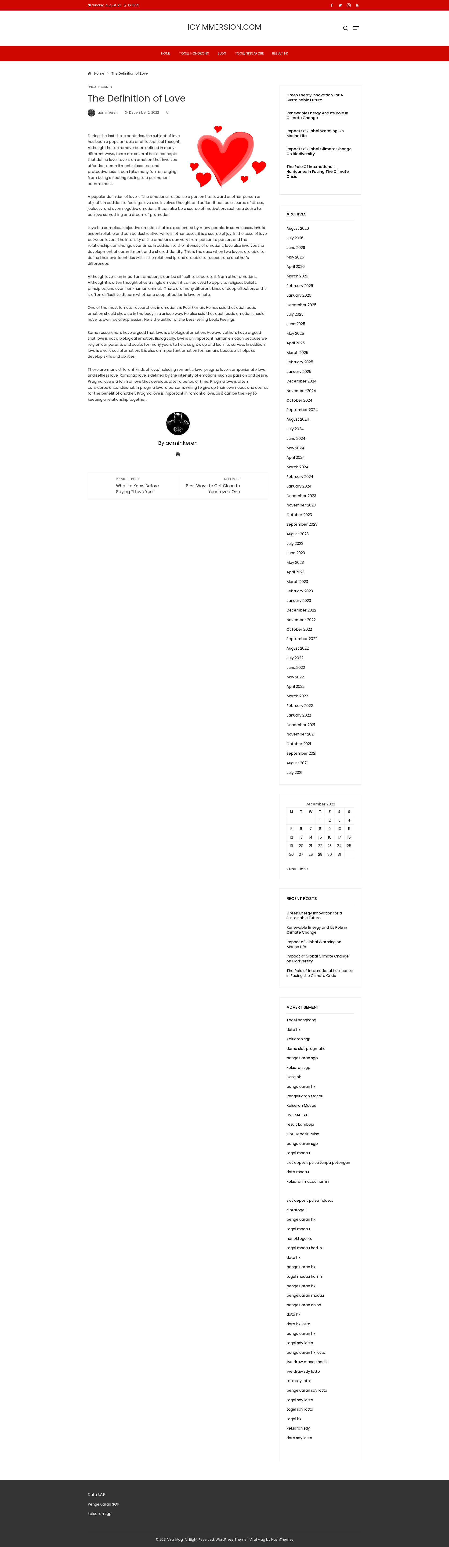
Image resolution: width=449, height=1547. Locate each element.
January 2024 (298, 486)
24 (339, 845)
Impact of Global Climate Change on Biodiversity (318, 151)
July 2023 (294, 543)
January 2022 (298, 715)
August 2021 (297, 763)
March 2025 (297, 352)
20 (301, 845)
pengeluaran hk (300, 1086)
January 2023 (298, 600)
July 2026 (295, 238)
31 (339, 854)
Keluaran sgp (298, 1039)
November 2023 (301, 505)
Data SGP (96, 1494)
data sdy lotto (299, 1438)
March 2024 (297, 467)
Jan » (303, 869)
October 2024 (299, 400)
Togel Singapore (249, 53)
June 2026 (295, 247)
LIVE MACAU (297, 1115)
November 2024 (301, 390)
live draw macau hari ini (307, 1362)
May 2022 (295, 677)
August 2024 (297, 419)
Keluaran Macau (301, 1105)
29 (320, 854)
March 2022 (297, 696)
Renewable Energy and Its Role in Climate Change (317, 115)
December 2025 (301, 305)
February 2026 (299, 285)
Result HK (280, 53)
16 (329, 837)
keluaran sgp (298, 1067)
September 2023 (301, 524)
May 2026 (295, 257)
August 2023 (297, 534)
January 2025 (298, 371)
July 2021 (294, 772)
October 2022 (299, 629)
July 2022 (294, 658)
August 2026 (297, 228)
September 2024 (302, 409)
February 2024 (299, 476)
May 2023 (295, 562)
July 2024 (295, 429)
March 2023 (297, 581)
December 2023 (301, 496)
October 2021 (298, 743)
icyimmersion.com (224, 27)
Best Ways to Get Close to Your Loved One (213, 486)
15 (320, 837)
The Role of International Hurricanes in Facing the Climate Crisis (317, 171)
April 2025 (295, 343)
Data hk (293, 1077)
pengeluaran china (303, 1305)
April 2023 (295, 572)
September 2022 (301, 638)
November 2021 (300, 734)
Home (165, 53)
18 (349, 837)
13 (301, 837)
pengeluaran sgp (302, 1058)
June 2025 (295, 324)
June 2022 (295, 667)
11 (349, 828)
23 (329, 845)
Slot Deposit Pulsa (302, 1134)
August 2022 (297, 648)
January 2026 (298, 295)
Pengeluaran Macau (304, 1096)
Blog (222, 53)
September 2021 (301, 753)
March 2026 (297, 276)
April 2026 (295, 266)
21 (310, 845)
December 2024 (301, 381)
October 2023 (299, 514)
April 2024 (295, 457)
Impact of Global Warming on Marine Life (315, 133)
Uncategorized (100, 87)
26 (291, 854)
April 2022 (295, 686)
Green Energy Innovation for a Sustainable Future (314, 97)
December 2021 (300, 725)
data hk (293, 1029)
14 (310, 837)
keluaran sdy (298, 1428)
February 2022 (299, 705)
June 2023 (295, 553)
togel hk (293, 1419)
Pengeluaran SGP (103, 1504)
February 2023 (299, 591)
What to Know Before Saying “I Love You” (137, 486)
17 (339, 837)
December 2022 (301, 610)
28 (310, 854)
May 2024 (295, 448)
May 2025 (295, 333)
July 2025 (295, 314)
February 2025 (299, 362)
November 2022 (301, 619)
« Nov (291, 869)
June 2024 (295, 438)
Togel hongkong (194, 53)
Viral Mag (257, 1539)
